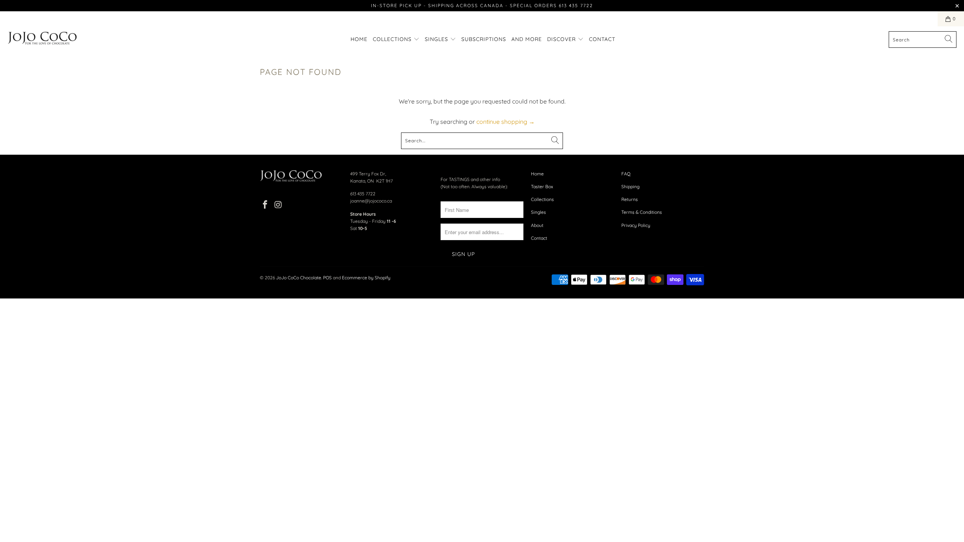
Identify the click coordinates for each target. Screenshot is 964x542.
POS (327, 277)
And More (526, 39)
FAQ (625, 174)
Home (359, 39)
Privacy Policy (635, 225)
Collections (393, 39)
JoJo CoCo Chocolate (298, 277)
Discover (562, 39)
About (537, 225)
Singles (437, 39)
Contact (602, 39)
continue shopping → (505, 121)
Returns (629, 199)
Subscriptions (483, 39)
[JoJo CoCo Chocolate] (42, 39)
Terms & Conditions (641, 212)
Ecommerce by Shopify (366, 277)
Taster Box (542, 186)
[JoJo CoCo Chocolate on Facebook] (265, 205)
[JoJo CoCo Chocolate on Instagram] (278, 205)
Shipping (630, 186)
